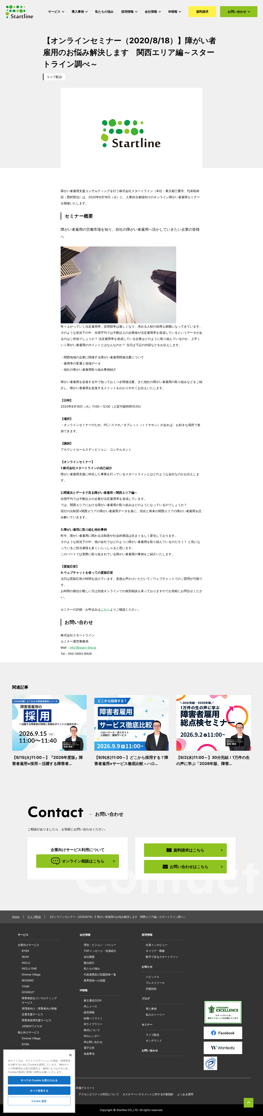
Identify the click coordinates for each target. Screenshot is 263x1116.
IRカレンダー (92, 1036)
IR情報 (84, 990)
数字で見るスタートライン (162, 956)
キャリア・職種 (155, 950)
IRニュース (90, 1006)
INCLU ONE (29, 968)
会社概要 (89, 956)
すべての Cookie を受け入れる (39, 1080)
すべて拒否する (39, 1090)
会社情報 (85, 934)
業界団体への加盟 (94, 980)
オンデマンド (154, 1040)
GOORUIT (28, 992)
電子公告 (89, 1047)
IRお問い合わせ (93, 1042)
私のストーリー (155, 1014)
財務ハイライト (93, 1018)
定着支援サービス (32, 1014)
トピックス (152, 976)
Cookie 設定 (39, 1101)
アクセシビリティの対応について (99, 1094)
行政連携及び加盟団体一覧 (100, 974)
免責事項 (89, 1053)
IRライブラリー (93, 1024)
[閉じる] (70, 1055)
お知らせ (147, 966)
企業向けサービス (28, 944)
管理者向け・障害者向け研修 (39, 1008)
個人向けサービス (28, 1032)
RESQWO (28, 980)
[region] (39, 1081)
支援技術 (151, 988)
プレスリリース (155, 982)
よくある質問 (185, 1094)
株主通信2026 (92, 1000)
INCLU (26, 962)
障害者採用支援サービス (36, 1020)
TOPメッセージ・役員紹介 (100, 950)
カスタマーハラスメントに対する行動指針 (148, 1094)
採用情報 (147, 934)
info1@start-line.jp (83, 647)
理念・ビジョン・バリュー (100, 944)
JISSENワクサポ (32, 1026)
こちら (105, 609)
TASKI (25, 986)
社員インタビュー (156, 944)
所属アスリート (85, 1087)
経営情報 (89, 1012)
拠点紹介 (89, 962)
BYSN (25, 950)
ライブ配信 (54, 77)
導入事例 (151, 1008)
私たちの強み (92, 968)
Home (15, 916)
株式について (92, 1030)
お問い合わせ (150, 1050)
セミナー (147, 1024)
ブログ (146, 998)
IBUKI (25, 956)
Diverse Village (31, 974)
